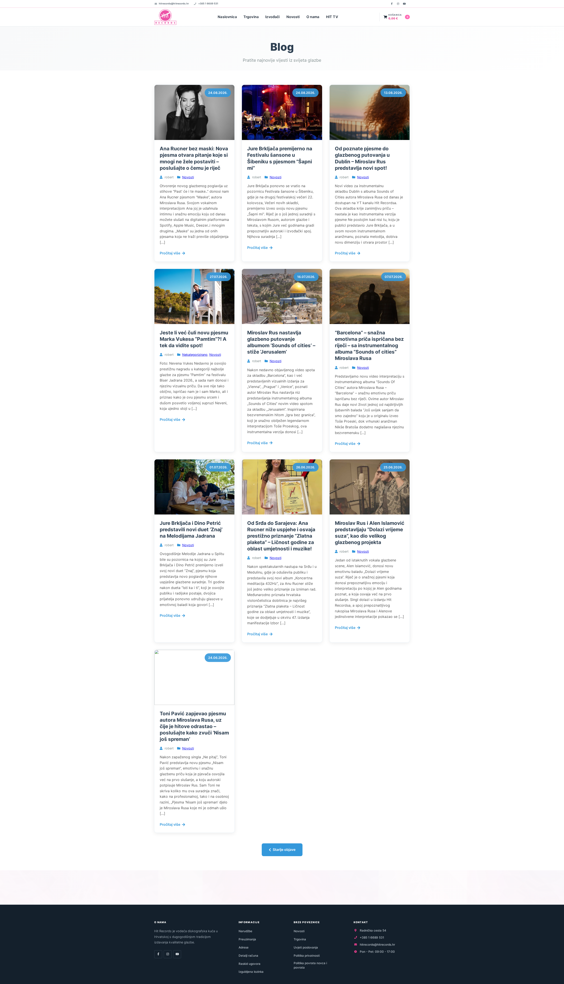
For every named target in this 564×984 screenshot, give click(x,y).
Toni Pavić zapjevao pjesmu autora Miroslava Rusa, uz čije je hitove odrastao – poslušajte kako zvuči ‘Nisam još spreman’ (194, 726)
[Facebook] (392, 4)
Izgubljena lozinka (251, 971)
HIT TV (332, 17)
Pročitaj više (170, 253)
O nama (312, 17)
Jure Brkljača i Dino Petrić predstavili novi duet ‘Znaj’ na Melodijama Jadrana (191, 529)
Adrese (244, 947)
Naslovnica (227, 17)
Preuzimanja (247, 939)
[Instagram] (398, 4)
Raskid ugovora (249, 963)
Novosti (293, 17)
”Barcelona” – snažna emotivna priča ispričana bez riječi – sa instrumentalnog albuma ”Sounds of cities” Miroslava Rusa (369, 345)
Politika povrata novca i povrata (310, 965)
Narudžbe (245, 931)
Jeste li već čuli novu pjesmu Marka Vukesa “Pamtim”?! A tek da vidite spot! (194, 339)
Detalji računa (248, 955)
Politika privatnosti (307, 955)
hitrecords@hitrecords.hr (174, 3)
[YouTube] (404, 4)
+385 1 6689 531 (208, 3)
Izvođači (272, 17)
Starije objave (284, 849)
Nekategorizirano (195, 354)
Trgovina (251, 17)
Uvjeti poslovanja (306, 947)
